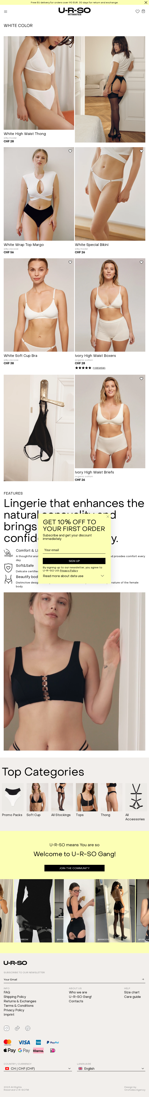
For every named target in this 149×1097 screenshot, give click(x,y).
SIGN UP (74, 561)
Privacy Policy (69, 570)
